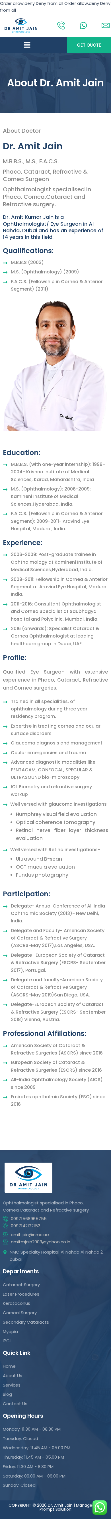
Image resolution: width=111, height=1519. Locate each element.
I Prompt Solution (71, 1507)
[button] (27, 45)
